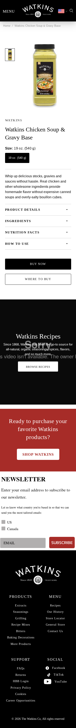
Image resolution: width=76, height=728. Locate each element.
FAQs (20, 668)
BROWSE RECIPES (38, 366)
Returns (20, 674)
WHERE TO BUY (38, 279)
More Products (21, 644)
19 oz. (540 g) (17, 157)
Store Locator (55, 618)
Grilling (20, 618)
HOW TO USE (17, 243)
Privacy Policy (21, 687)
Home (6, 25)
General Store (55, 624)
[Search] (71, 10)
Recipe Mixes (20, 624)
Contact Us (55, 631)
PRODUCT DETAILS (22, 209)
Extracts (20, 605)
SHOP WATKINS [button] (38, 454)
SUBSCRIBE (62, 542)
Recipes (55, 605)
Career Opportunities (20, 700)
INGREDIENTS (18, 221)
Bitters (20, 631)
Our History (55, 611)
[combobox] (62, 11)
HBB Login (21, 681)
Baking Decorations (20, 637)
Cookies (20, 694)
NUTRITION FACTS (22, 232)
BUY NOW (38, 264)
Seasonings (20, 611)
